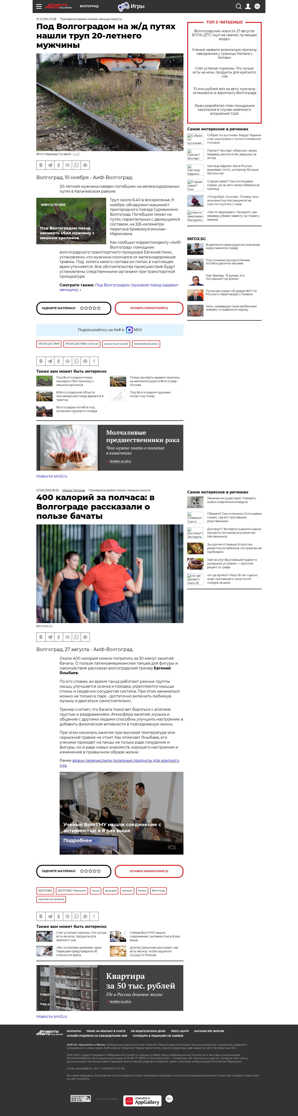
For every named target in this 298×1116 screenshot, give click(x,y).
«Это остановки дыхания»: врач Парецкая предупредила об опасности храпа (79, 951)
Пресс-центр (180, 1031)
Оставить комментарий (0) (149, 871)
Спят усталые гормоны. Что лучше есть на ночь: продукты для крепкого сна (224, 72)
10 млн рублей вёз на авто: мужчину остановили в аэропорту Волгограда (224, 91)
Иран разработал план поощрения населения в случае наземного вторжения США (224, 110)
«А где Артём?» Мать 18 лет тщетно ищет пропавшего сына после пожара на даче (232, 578)
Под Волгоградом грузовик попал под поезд (150, 394)
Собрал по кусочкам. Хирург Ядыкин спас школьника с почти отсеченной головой (234, 138)
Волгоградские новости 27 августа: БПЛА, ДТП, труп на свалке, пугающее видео (224, 35)
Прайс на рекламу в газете (105, 1031)
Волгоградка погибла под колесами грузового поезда (76, 409)
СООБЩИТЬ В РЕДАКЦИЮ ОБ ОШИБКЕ (158, 1035)
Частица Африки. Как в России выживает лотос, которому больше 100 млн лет (232, 169)
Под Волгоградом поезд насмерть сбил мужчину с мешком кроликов (75, 381)
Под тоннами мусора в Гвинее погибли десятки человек (228, 262)
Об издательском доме (148, 1031)
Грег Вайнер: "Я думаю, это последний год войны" (225, 277)
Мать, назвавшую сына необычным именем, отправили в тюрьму (231, 308)
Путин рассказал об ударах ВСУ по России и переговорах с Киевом (231, 292)
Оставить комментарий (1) (149, 308)
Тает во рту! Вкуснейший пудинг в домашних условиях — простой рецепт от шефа (232, 563)
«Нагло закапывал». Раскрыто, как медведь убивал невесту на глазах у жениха (233, 215)
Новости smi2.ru (51, 476)
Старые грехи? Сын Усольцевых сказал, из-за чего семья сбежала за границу (233, 185)
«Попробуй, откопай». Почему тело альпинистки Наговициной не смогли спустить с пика (233, 200)
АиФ (76, 154)
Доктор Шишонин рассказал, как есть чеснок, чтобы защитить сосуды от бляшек (154, 951)
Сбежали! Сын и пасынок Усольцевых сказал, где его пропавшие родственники (234, 517)
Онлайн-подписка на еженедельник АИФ (97, 1035)
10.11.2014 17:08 (46, 19)
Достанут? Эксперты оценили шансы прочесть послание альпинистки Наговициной (234, 532)
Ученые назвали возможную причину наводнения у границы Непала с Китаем (224, 54)
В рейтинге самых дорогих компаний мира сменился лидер (233, 246)
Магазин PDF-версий (209, 1031)
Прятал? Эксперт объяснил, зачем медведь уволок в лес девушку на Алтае (232, 154)
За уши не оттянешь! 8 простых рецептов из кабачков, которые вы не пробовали (234, 548)
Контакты (74, 1031)
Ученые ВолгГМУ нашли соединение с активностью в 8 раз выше (112, 827)
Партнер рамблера (107, 1098)
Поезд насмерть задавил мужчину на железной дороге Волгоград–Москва (155, 381)
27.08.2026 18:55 (47, 490)
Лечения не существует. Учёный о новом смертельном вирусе (231, 500)
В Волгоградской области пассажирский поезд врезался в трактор (79, 396)
